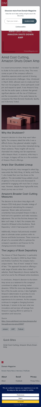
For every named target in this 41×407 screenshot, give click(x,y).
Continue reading (20, 27)
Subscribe (29, 21)
